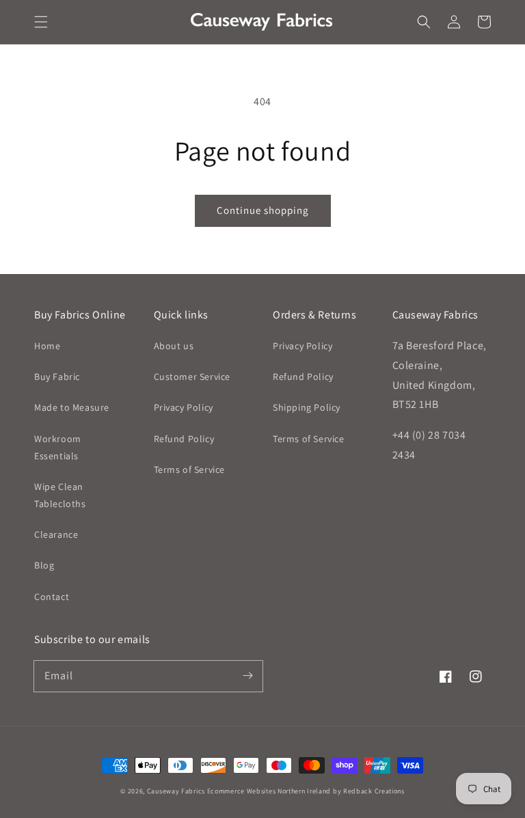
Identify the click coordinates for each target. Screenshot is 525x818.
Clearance (56, 534)
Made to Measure (71, 407)
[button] (41, 22)
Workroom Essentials (57, 447)
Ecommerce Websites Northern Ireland (269, 791)
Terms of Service (190, 469)
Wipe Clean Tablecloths (60, 495)
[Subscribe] (247, 676)
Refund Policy (184, 439)
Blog (44, 565)
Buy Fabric (57, 376)
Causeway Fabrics (176, 791)
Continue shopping (263, 210)
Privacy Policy (183, 407)
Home (47, 346)
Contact (51, 596)
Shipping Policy (306, 407)
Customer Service (192, 376)
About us (174, 346)
